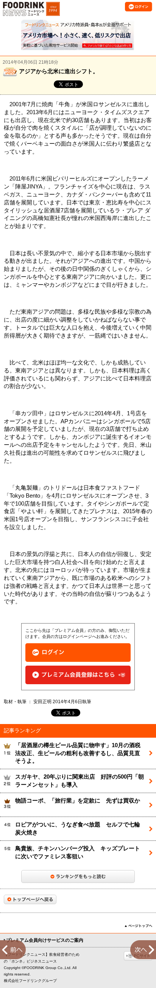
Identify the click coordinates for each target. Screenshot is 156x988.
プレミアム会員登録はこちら (78, 675)
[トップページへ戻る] (30, 899)
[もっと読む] (78, 876)
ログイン (78, 652)
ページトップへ (138, 925)
